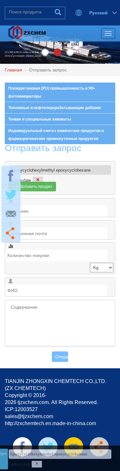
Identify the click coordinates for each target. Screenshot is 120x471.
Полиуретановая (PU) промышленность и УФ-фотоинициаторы (51, 92)
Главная (13, 69)
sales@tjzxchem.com (29, 416)
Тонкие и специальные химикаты (39, 119)
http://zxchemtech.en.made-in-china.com (50, 423)
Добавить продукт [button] (35, 186)
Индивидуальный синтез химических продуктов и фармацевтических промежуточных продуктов (56, 135)
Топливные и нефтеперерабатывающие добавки (54, 108)
